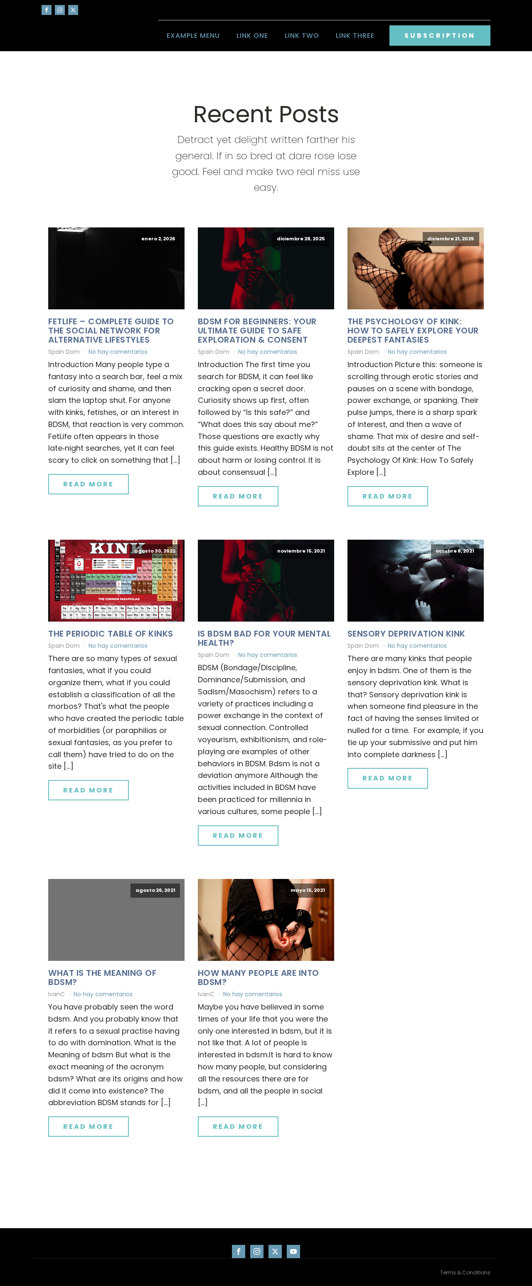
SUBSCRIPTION (439, 35)
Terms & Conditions (465, 1272)
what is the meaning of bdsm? (102, 977)
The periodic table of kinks (110, 633)
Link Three (355, 35)
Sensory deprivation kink (406, 633)
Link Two (302, 35)
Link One (252, 35)
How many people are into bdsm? (258, 977)
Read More (88, 484)
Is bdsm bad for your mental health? (264, 638)
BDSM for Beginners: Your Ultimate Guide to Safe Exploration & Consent (257, 330)
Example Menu (193, 35)
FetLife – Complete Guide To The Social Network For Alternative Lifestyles (111, 330)
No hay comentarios (118, 352)
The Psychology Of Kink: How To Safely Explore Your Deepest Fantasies (413, 330)
